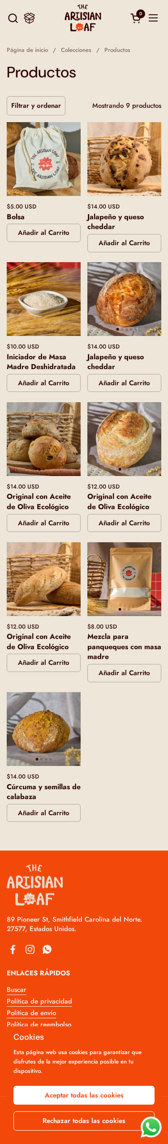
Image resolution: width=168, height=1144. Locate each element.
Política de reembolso (39, 1024)
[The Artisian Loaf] (83, 17)
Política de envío (31, 1013)
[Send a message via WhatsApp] (151, 1127)
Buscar (16, 990)
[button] (12, 18)
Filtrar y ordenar (36, 106)
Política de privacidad (39, 1001)
